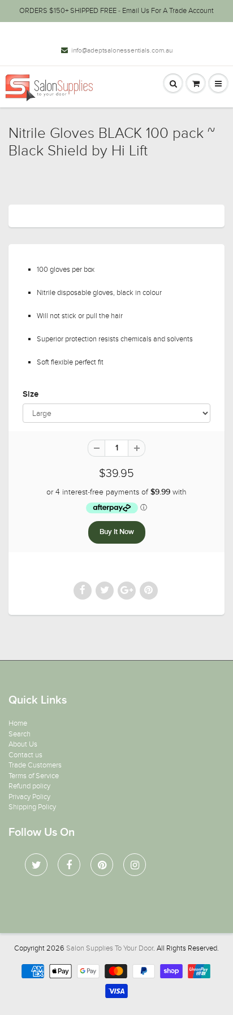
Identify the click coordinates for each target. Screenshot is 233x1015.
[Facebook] (69, 864)
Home (17, 723)
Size (30, 394)
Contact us (25, 755)
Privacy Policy (29, 796)
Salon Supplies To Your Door (109, 948)
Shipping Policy (32, 807)
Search (19, 734)
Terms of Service (33, 775)
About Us (22, 744)
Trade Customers (35, 765)
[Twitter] (36, 864)
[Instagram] (134, 864)
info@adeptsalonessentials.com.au (121, 50)
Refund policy (29, 786)
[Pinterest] (101, 864)
